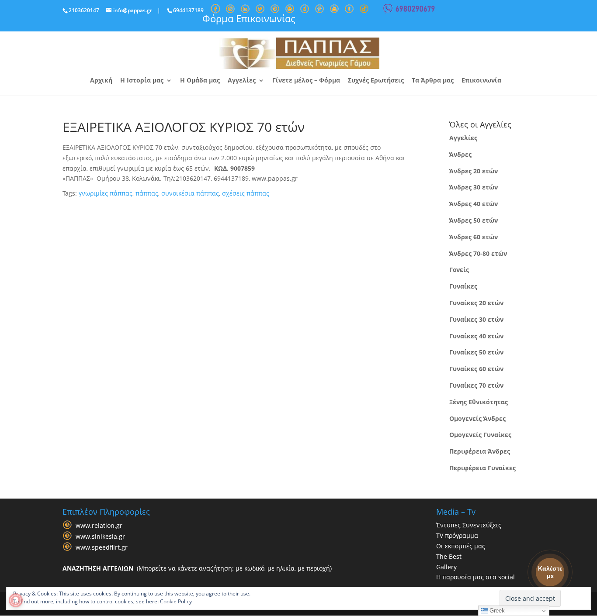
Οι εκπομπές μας (460, 546)
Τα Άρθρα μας (433, 80)
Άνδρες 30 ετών (473, 187)
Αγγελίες (242, 80)
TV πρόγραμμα (457, 535)
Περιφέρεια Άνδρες (479, 451)
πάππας (146, 193)
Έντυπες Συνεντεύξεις (468, 525)
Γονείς (459, 269)
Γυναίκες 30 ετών (476, 319)
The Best (449, 556)
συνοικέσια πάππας (190, 193)
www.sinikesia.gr (100, 537)
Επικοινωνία (481, 80)
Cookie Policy (176, 601)
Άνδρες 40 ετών (473, 204)
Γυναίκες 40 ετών (476, 336)
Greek (496, 610)
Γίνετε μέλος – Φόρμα (306, 80)
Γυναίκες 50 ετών (476, 352)
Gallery (446, 567)
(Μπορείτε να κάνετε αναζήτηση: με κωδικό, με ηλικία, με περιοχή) (197, 568)
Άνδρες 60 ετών (473, 237)
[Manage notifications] (16, 600)
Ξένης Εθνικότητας (478, 402)
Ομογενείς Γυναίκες (480, 434)
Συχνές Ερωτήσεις (376, 80)
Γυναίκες (463, 286)
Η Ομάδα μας (200, 80)
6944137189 (188, 10)
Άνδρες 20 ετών (473, 171)
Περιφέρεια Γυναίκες (482, 468)
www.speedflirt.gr (102, 548)
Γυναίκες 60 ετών (476, 369)
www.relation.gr (99, 526)
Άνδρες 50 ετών (473, 220)
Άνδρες (460, 154)
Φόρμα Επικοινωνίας (248, 18)
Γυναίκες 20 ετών (476, 303)
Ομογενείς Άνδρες (477, 418)
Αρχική (101, 80)
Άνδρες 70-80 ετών (478, 253)
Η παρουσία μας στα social (475, 577)
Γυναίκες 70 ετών (476, 385)
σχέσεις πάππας (245, 193)
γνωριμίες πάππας (105, 193)
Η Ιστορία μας (141, 80)
